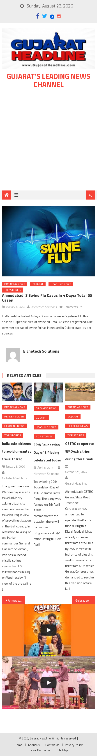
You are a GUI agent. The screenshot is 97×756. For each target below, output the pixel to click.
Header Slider (14, 416)
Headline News (61, 284)
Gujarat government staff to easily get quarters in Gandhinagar (85, 600)
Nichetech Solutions (44, 307)
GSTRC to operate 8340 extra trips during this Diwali (79, 451)
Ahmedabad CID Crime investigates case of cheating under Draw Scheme (16, 600)
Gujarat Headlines (76, 483)
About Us (34, 745)
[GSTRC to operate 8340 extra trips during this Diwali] (80, 392)
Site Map (62, 750)
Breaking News (14, 284)
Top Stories (12, 290)
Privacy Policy (74, 745)
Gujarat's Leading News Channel (48, 80)
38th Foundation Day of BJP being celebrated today (47, 452)
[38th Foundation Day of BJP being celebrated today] (48, 392)
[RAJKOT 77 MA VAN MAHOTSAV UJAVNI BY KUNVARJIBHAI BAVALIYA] (48, 682)
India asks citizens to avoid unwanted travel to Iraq (17, 451)
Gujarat (37, 284)
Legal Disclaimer (40, 750)
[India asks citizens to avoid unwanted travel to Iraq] (17, 392)
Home (18, 745)
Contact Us (52, 745)
